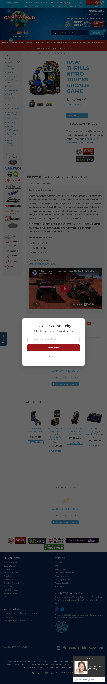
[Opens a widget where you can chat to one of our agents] (89, 669)
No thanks (53, 357)
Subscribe (53, 348)
